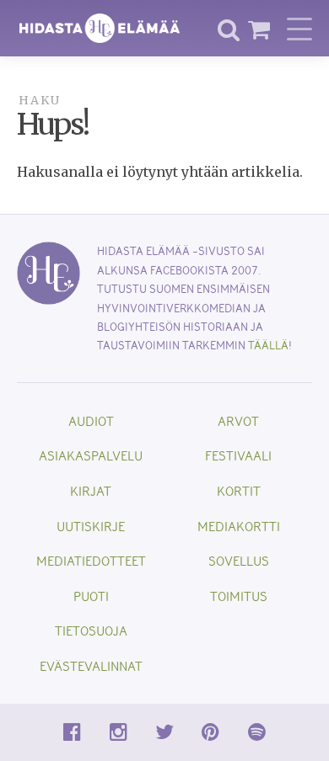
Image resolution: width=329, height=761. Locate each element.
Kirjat (90, 490)
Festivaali (238, 455)
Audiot (91, 420)
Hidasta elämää (99, 28)
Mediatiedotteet (91, 560)
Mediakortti (238, 526)
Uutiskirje (91, 526)
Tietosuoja (91, 630)
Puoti (91, 595)
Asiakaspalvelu (91, 455)
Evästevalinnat (91, 665)
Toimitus (238, 595)
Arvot (238, 420)
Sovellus (238, 560)
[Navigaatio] (299, 29)
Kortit (239, 490)
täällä (268, 345)
